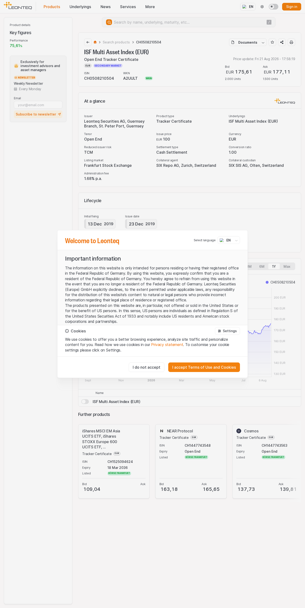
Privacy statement (167, 344)
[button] (227, 331)
